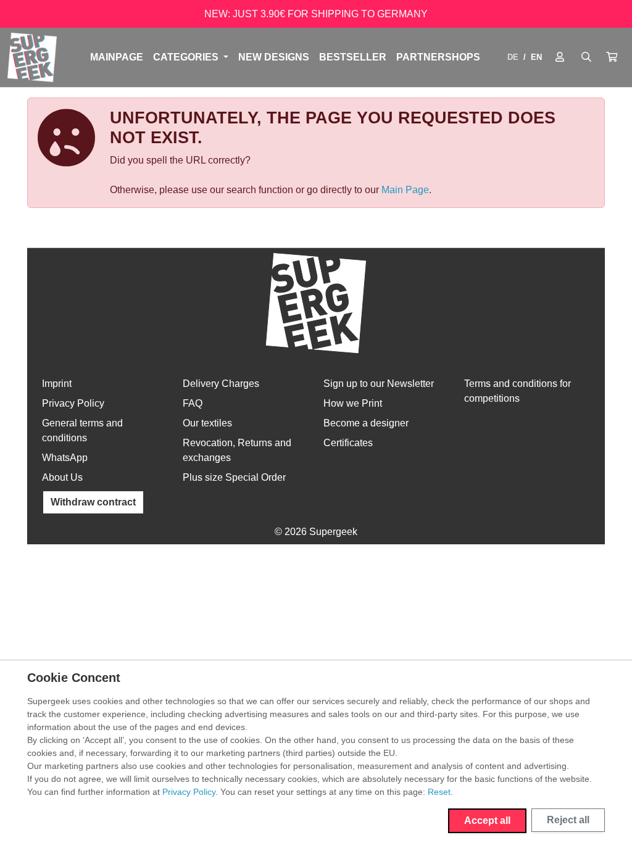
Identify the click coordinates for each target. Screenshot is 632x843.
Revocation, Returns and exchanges (237, 450)
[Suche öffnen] (586, 57)
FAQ (192, 403)
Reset (439, 792)
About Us (62, 477)
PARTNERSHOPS (438, 57)
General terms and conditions (82, 430)
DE (512, 57)
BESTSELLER (352, 57)
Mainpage (116, 57)
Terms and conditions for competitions (517, 391)
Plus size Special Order (234, 477)
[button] (612, 57)
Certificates (348, 443)
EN (536, 57)
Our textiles (207, 423)
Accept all (487, 820)
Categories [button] (187, 57)
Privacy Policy (73, 403)
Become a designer (366, 423)
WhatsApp (65, 457)
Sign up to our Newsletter (378, 383)
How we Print (352, 403)
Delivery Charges (221, 383)
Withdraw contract (93, 502)
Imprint (57, 383)
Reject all (568, 820)
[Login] (560, 57)
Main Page (405, 190)
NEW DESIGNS (273, 57)
